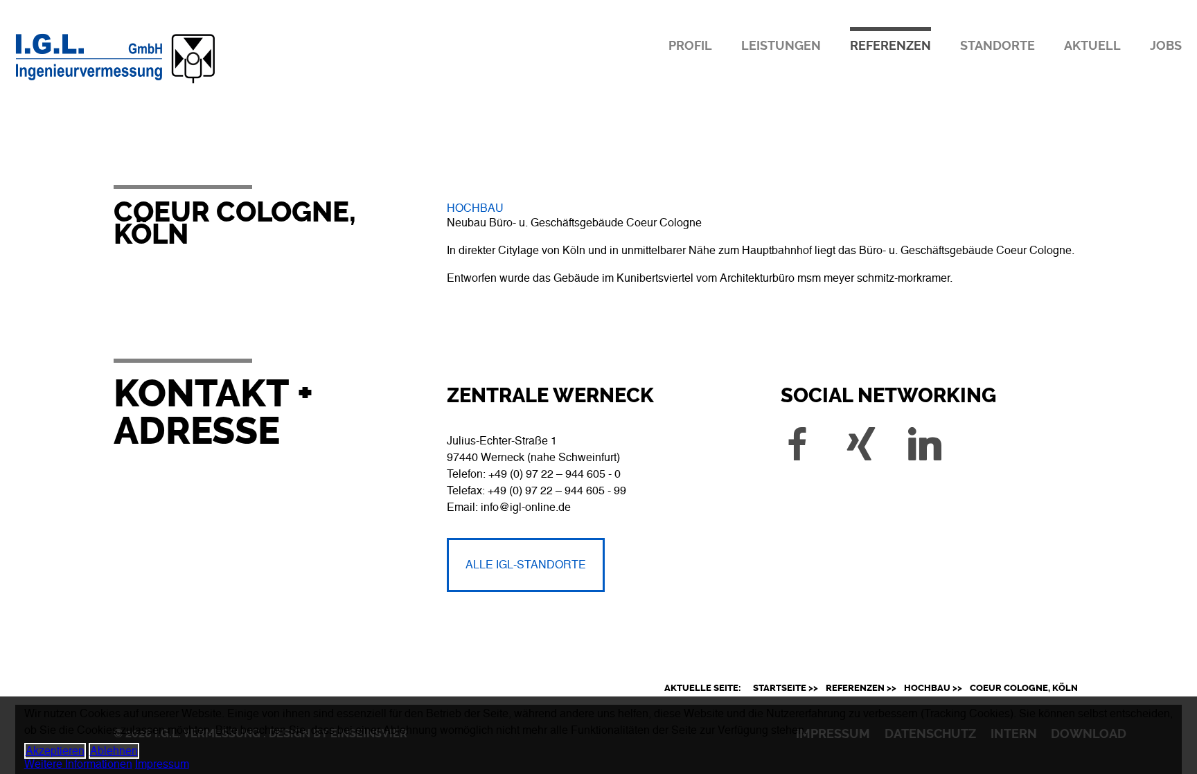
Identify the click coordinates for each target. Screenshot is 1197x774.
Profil (690, 46)
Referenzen (890, 46)
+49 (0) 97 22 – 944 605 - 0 (554, 473)
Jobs (1166, 46)
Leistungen (781, 46)
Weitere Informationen (78, 764)
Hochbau (475, 208)
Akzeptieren (55, 750)
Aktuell (1092, 46)
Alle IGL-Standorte (526, 564)
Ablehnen (114, 750)
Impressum (162, 764)
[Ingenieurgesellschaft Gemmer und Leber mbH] (169, 84)
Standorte (997, 46)
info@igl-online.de (526, 507)
